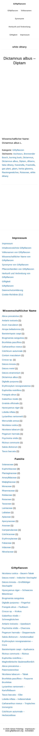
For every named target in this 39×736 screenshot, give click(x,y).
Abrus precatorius (10, 316)
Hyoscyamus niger (11, 408)
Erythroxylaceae (9, 538)
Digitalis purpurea (10, 381)
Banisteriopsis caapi (11, 333)
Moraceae (7, 486)
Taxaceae (6, 504)
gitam (14, 168)
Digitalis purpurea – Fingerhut (16, 602)
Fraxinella (30, 165)
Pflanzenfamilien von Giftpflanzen (18, 269)
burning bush (15, 157)
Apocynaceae (8, 521)
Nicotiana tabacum (11, 429)
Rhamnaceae (8, 490)
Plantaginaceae (9, 473)
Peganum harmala (11, 434)
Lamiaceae (7, 508)
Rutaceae (24, 172)
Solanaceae (7, 464)
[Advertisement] (19, 117)
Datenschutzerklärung (12, 290)
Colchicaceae (8, 534)
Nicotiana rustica (10, 425)
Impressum (7, 243)
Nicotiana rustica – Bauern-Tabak (18, 573)
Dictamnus (28, 157)
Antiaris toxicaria (10, 320)
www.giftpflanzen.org (14, 731)
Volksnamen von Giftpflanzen (16, 252)
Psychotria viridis (10, 438)
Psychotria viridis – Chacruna (16, 628)
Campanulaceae (10, 530)
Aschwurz (18, 154)
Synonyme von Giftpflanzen (15, 265)
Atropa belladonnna (11, 329)
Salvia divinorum (10, 447)
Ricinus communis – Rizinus (15, 654)
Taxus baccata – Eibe (12, 695)
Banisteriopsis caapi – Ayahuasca (18, 649)
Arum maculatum (10, 325)
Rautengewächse (10, 172)
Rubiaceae (7, 495)
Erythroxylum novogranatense (16, 386)
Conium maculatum (11, 355)
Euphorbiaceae (9, 469)
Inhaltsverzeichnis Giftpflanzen (16, 248)
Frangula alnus (9, 394)
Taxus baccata (9, 451)
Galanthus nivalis (10, 399)
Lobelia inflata (8, 412)
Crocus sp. (7, 360)
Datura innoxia (9, 364)
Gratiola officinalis (10, 403)
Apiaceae (6, 517)
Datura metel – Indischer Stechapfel (19, 578)
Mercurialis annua (10, 421)
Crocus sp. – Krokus (12, 611)
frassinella (19, 165)
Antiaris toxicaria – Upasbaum (16, 624)
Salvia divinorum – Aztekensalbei (17, 637)
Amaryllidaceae (9, 477)
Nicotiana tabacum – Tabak (15, 674)
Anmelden (29, 731)
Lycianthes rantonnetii (12, 416)
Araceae (6, 525)
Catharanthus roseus (12, 347)
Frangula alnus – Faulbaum (15, 607)
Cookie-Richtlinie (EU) (12, 294)
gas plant (6, 168)
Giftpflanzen (19, 4)
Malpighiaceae (9, 482)
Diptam (22, 161)
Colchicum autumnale (12, 351)
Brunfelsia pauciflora (11, 342)
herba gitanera (26, 168)
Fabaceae (6, 543)
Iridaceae (6, 547)
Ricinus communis (10, 442)
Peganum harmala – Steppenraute (18, 632)
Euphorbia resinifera (11, 390)
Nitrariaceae (8, 552)
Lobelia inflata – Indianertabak (16, 699)
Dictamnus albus (10, 161)
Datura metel (8, 368)
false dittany (7, 165)
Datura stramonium (11, 373)
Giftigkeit (6, 281)
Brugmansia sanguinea (13, 338)
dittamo (30, 161)
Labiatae (6, 512)
